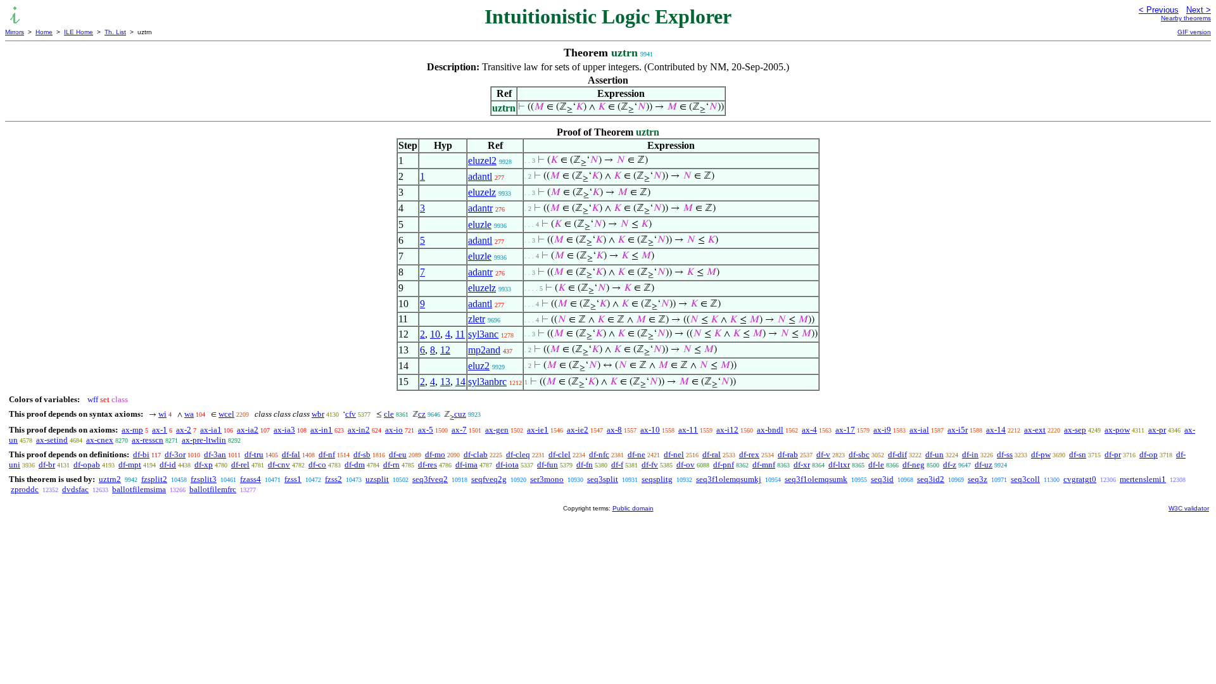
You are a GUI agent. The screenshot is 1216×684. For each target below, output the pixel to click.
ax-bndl (770, 429)
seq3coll (1025, 479)
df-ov (685, 464)
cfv (350, 414)
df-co (317, 464)
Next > (1198, 10)
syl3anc (483, 334)
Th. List (115, 31)
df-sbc (859, 454)
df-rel (240, 464)
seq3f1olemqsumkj (728, 479)
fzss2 (333, 479)
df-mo (435, 454)
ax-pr (1157, 429)
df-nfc (599, 454)
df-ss (1005, 454)
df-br (47, 464)
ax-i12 (727, 429)
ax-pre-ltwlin (204, 440)
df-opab (86, 464)
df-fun (547, 464)
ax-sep (1075, 429)
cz (422, 414)
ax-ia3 (284, 429)
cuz (460, 414)
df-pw (1041, 454)
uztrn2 (110, 479)
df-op (1148, 454)
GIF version (1194, 31)
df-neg (913, 464)
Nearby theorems (1186, 18)
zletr (476, 319)
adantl (480, 176)
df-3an (215, 454)
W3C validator (1188, 508)
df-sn (1077, 454)
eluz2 (479, 365)
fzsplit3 (204, 479)
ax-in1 (321, 429)
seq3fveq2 (430, 479)
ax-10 (650, 429)
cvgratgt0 (1079, 479)
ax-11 (688, 429)
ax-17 (845, 429)
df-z (949, 464)
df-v (823, 454)
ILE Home (78, 31)
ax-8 (614, 429)
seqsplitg (657, 479)
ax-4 (809, 429)
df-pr (1113, 454)
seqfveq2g (489, 479)
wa (189, 414)
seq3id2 (930, 479)
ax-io (394, 429)
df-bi (141, 454)
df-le (876, 464)
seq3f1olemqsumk (816, 479)
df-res (427, 464)
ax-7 (459, 429)
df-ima (466, 464)
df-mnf (763, 464)
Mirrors (14, 31)
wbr (318, 414)
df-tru (253, 454)
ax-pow (1117, 429)
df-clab (476, 454)
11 (460, 334)
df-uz (983, 464)
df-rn (391, 464)
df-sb (361, 454)
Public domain (633, 508)
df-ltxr (839, 464)
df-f (617, 464)
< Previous (1159, 10)
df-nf (327, 454)
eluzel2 (482, 160)
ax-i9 (882, 429)
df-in (970, 454)
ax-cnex (99, 440)
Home (44, 31)
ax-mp (132, 429)
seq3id (882, 479)
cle (389, 414)
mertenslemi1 (1143, 479)
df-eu (398, 454)
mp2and (484, 350)
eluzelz (482, 192)
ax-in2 (359, 429)
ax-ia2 (247, 429)
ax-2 (183, 429)
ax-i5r (957, 429)
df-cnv (279, 464)
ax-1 (159, 429)
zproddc (25, 489)
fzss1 (292, 479)
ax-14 (996, 429)
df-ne (636, 454)
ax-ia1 (211, 429)
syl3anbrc (487, 381)
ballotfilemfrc (212, 489)
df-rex (749, 454)
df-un (934, 454)
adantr (480, 208)
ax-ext (1035, 429)
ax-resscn (147, 440)
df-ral (711, 454)
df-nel (674, 454)
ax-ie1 (537, 429)
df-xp (203, 464)
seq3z (977, 479)
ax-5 (425, 429)
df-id (168, 464)
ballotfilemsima (139, 489)
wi (162, 414)
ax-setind (52, 440)
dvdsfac (75, 489)
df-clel (559, 454)
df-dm (355, 464)
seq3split (602, 479)
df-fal (291, 454)
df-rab (788, 454)
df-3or (175, 454)
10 (435, 334)
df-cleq (518, 454)
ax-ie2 (577, 429)
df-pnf (723, 464)
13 (445, 381)
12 (445, 350)
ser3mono (547, 479)
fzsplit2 (154, 479)
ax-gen (497, 429)
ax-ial (919, 429)
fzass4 (250, 479)
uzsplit (377, 479)
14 (460, 381)
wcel (226, 414)
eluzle (479, 224)
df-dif (897, 454)
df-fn (584, 464)
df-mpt (129, 464)
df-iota (507, 464)
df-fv (650, 464)
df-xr (802, 464)
